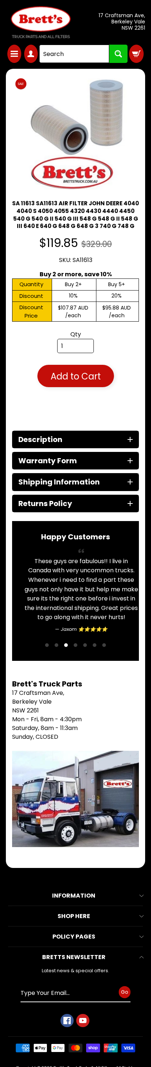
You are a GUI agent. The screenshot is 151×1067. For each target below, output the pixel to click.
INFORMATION (73, 895)
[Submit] (118, 54)
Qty (75, 334)
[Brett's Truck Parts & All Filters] (41, 22)
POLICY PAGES (73, 936)
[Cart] (136, 54)
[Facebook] (67, 1020)
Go (124, 992)
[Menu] (14, 54)
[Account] (31, 54)
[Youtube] (82, 1020)
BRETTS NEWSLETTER (74, 957)
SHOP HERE (74, 916)
